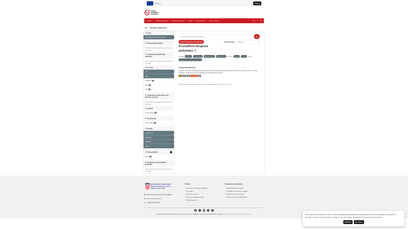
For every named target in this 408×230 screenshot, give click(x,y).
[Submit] (257, 36)
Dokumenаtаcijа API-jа (224, 84)
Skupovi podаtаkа (158, 27)
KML (184, 76)
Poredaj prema (229, 42)
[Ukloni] (190, 56)
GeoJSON (194, 76)
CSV (180, 76)
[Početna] (146, 27)
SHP (188, 76)
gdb (199, 76)
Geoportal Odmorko (187, 67)
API (209, 84)
